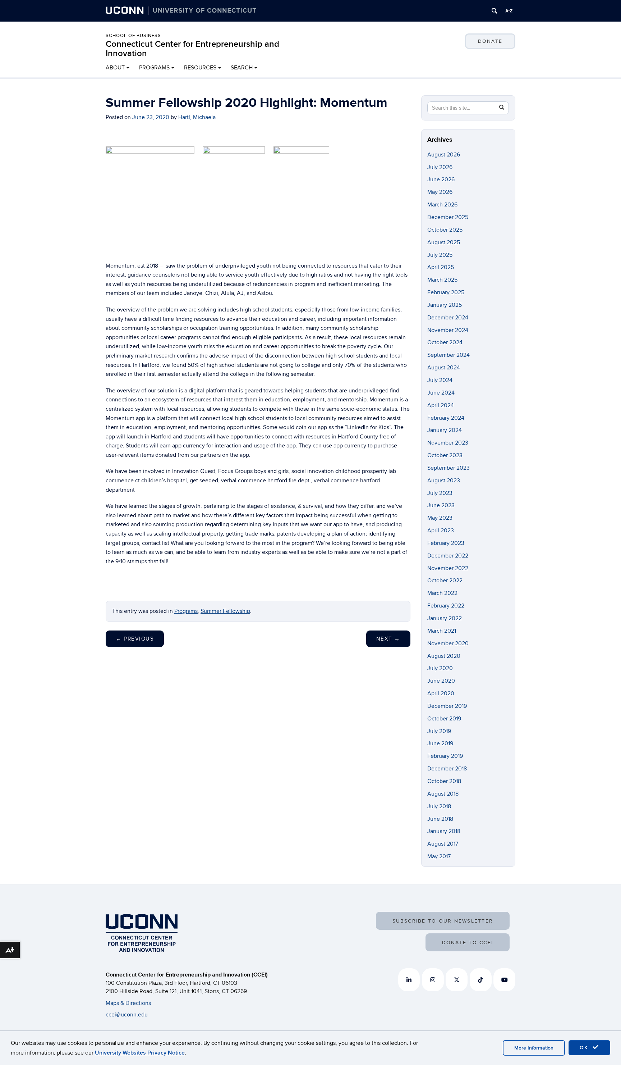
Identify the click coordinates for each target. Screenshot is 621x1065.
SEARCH (242, 67)
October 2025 (445, 229)
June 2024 (441, 392)
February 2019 (445, 756)
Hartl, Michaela (197, 117)
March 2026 (442, 204)
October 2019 (444, 718)
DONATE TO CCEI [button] (467, 942)
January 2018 (443, 831)
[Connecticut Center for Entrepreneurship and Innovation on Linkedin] (409, 979)
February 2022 (445, 605)
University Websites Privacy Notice (140, 1052)
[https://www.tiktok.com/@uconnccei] (481, 979)
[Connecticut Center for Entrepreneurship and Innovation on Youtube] (504, 979)
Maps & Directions (128, 1003)
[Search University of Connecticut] (494, 11)
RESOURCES (200, 67)
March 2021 (441, 630)
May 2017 (439, 856)
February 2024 (445, 418)
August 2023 (443, 480)
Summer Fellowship (225, 611)
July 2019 (439, 731)
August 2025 (443, 242)
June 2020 (441, 680)
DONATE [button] (490, 41)
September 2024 (448, 355)
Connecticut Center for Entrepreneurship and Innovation (192, 49)
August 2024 (443, 367)
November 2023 (447, 442)
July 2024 (439, 380)
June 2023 (441, 505)
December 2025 (447, 217)
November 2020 (448, 643)
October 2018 (444, 781)
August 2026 (443, 154)
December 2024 (447, 317)
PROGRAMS (154, 67)
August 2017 (442, 843)
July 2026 (439, 167)
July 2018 (439, 806)
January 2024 (444, 430)
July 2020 (440, 668)
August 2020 (443, 656)
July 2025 (439, 255)
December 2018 (447, 768)
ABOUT (115, 67)
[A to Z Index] (509, 11)
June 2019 (440, 743)
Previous (135, 639)
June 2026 (441, 179)
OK (585, 1047)
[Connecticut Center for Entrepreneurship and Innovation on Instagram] (433, 979)
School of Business (133, 35)
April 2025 (440, 267)
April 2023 (440, 530)
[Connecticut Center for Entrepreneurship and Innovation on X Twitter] (457, 979)
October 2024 (445, 342)
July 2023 (439, 493)
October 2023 (445, 455)
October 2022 (445, 580)
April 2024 (440, 405)
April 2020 (440, 693)
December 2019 (447, 706)
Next (388, 639)
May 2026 (439, 192)
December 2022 (447, 555)
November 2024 (447, 330)
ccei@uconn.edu (127, 1014)
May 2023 (439, 518)
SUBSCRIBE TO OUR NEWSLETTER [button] (442, 921)
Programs (186, 611)
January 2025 (444, 305)
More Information (533, 1048)
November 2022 (447, 568)
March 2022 (442, 593)
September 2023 (448, 468)
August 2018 (443, 793)
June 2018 (440, 819)
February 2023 (445, 543)
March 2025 (442, 279)
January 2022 (444, 618)
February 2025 (445, 292)
